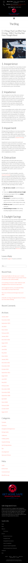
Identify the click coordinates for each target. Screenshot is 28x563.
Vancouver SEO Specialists (10, 560)
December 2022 (6, 339)
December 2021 (6, 362)
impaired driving (19, 137)
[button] (14, 18)
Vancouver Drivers (6, 455)
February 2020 (5, 405)
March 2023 (5, 329)
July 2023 (4, 326)
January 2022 (5, 359)
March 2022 (5, 356)
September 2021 (6, 372)
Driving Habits (5, 432)
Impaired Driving (6, 442)
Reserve (18, 248)
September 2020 (6, 395)
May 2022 (4, 352)
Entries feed (5, 468)
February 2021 (5, 385)
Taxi (2, 448)
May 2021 (4, 382)
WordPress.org (5, 475)
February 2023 (5, 333)
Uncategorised (5, 451)
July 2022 (4, 346)
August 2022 (5, 343)
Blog (2, 553)
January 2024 (5, 316)
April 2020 (4, 398)
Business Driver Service (7, 536)
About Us (3, 528)
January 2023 (5, 336)
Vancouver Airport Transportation (9, 545)
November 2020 (6, 392)
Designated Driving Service (8, 428)
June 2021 (4, 379)
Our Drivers (5, 531)
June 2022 (4, 349)
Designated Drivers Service (8, 540)
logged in (10, 258)
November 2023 (6, 320)
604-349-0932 (14, 4)
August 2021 (5, 375)
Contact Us (4, 550)
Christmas (4, 425)
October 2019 (5, 408)
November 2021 (6, 366)
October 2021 (5, 369)
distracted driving (6, 175)
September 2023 (6, 323)
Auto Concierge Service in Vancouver (10, 548)
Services (3, 533)
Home (3, 524)
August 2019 (5, 412)
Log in (3, 465)
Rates (3, 526)
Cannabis (4, 422)
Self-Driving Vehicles (7, 445)
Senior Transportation (7, 543)
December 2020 (6, 389)
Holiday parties (5, 438)
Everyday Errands (6, 538)
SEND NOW (18, 7)
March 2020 (5, 402)
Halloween (4, 435)
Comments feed (6, 472)
